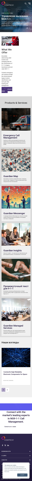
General (11, 380)
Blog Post (6, 380)
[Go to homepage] (8, 3)
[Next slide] (7, 390)
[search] (25, 3)
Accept (22, 474)
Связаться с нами (7, 90)
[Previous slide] (3, 390)
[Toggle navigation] (29, 3)
